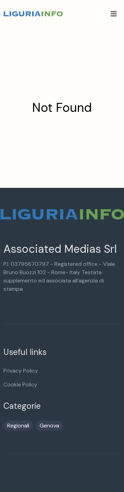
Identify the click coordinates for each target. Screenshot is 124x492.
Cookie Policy (20, 384)
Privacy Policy (20, 370)
